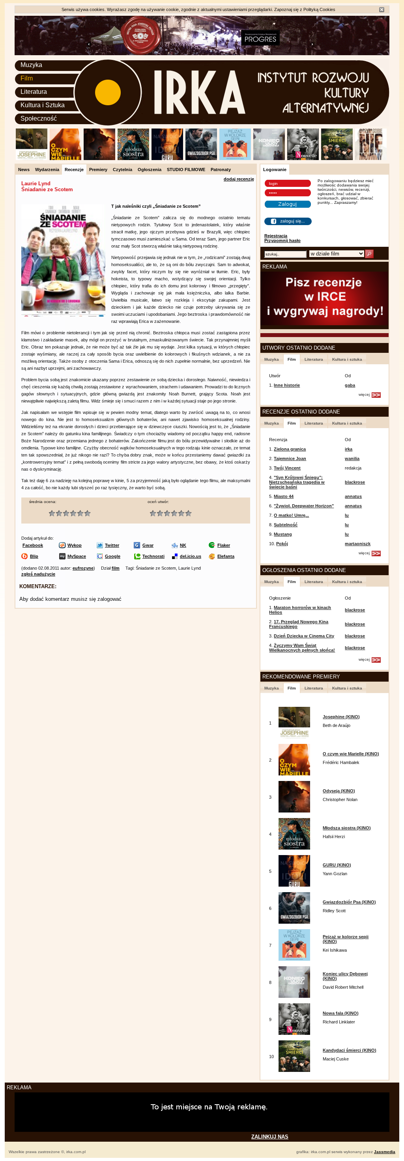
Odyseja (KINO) (339, 790)
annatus (353, 496)
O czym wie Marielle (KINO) (351, 753)
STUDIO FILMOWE (186, 169)
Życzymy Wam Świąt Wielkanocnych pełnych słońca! (302, 647)
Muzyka (31, 64)
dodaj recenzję (239, 179)
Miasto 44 (284, 496)
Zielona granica (290, 449)
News (24, 169)
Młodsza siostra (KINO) (347, 828)
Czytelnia (122, 169)
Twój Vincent (287, 468)
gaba (350, 385)
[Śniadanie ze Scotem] (63, 315)
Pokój (282, 543)
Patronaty (221, 169)
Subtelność (285, 524)
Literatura (34, 91)
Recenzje (74, 169)
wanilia (352, 458)
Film (27, 78)
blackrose (355, 482)
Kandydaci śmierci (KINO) (349, 1050)
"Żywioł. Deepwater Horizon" (304, 505)
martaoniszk (357, 543)
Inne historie (287, 385)
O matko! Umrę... (291, 515)
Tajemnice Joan (290, 458)
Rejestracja (275, 235)
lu (347, 515)
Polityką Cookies (319, 9)
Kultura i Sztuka (43, 105)
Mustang (283, 534)
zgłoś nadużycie (38, 574)
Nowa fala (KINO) (341, 1013)
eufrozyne (83, 568)
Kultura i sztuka (347, 359)
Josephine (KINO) (341, 716)
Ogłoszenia (149, 169)
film (116, 568)
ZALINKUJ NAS (269, 1137)
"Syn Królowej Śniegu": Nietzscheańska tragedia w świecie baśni (297, 482)
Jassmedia (384, 1152)
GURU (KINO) (337, 865)
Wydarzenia (47, 169)
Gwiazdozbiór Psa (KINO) (349, 902)
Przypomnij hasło (282, 240)
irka (348, 449)
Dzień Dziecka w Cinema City (304, 636)
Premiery (98, 169)
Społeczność (39, 118)
